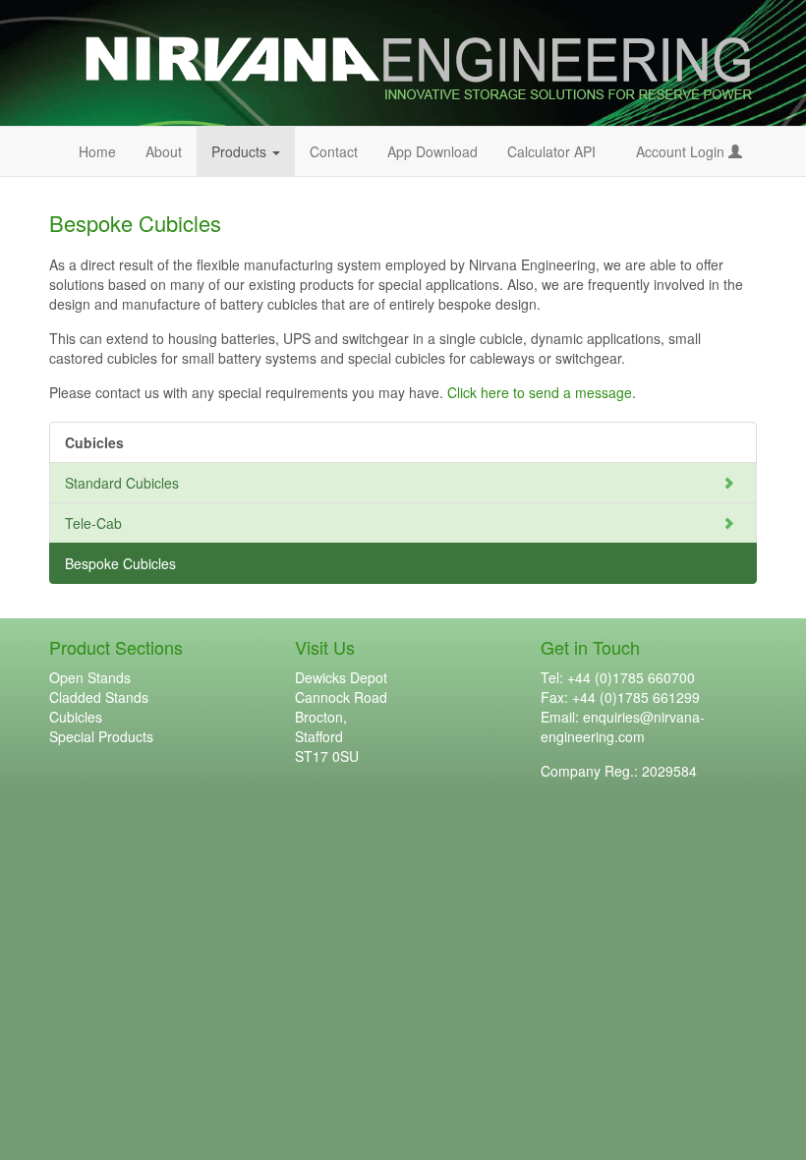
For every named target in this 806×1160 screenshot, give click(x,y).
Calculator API (551, 151)
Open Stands (90, 677)
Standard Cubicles (122, 483)
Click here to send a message (539, 392)
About (163, 151)
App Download (432, 151)
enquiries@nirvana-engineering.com (623, 726)
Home (97, 151)
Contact (334, 151)
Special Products (101, 736)
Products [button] (253, 151)
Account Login (682, 151)
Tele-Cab (93, 523)
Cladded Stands (98, 697)
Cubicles (75, 716)
